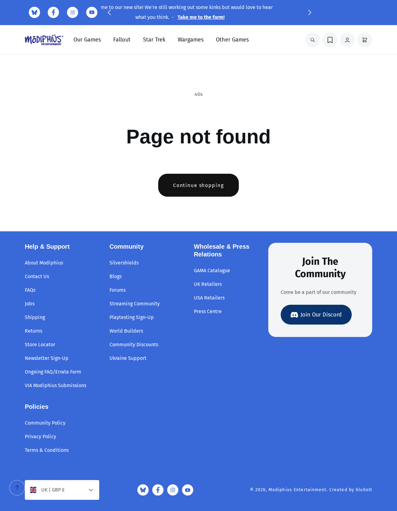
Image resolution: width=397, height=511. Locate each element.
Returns (33, 331)
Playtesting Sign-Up (131, 317)
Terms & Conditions (47, 450)
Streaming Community (134, 304)
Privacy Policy (40, 436)
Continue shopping (198, 185)
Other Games (232, 39)
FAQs (30, 290)
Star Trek (154, 39)
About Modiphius (44, 263)
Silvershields (124, 263)
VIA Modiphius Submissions (55, 385)
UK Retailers (208, 284)
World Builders (126, 331)
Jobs (29, 304)
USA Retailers (209, 298)
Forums (117, 290)
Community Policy (45, 423)
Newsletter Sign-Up (47, 358)
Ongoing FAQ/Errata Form (53, 372)
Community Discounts (133, 344)
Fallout (122, 39)
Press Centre (208, 311)
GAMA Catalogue (212, 270)
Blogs (115, 276)
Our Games (87, 39)
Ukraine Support (127, 358)
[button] (109, 12)
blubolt (364, 489)
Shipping (35, 317)
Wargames (190, 39)
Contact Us (37, 276)
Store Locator (40, 344)
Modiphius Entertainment (298, 489)
